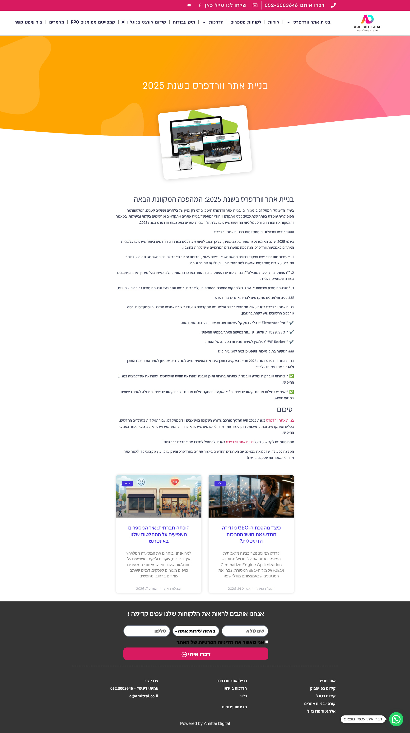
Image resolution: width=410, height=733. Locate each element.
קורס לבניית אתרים (319, 703)
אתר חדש (327, 680)
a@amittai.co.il (143, 696)
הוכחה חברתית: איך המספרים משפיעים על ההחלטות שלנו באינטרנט (159, 534)
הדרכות (216, 22)
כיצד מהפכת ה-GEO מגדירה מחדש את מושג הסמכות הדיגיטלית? (251, 534)
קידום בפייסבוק (322, 688)
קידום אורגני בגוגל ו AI (144, 22)
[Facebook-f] (199, 5)
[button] (396, 719)
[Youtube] (189, 5)
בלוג (243, 696)
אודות (274, 22)
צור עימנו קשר (28, 22)
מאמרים (56, 22)
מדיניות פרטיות (234, 706)
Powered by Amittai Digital (205, 724)
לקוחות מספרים (245, 22)
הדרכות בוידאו (235, 688)
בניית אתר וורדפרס (312, 22)
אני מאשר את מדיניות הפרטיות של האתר (220, 642)
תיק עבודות (184, 22)
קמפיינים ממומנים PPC (93, 22)
